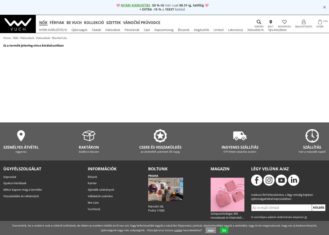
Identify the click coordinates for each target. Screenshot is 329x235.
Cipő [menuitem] (147, 30)
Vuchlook (94, 209)
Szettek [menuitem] (113, 22)
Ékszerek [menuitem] (184, 30)
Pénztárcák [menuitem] (132, 30)
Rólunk (92, 177)
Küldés (318, 207)
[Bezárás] (324, 7)
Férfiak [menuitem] (57, 22)
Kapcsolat (9, 177)
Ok (224, 230)
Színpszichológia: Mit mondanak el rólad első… (227, 216)
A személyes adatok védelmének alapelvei (279, 217)
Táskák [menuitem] (96, 30)
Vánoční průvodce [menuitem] (141, 22)
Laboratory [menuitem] (235, 30)
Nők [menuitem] (43, 22)
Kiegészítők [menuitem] (201, 30)
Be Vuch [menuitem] (74, 22)
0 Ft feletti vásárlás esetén (240, 149)
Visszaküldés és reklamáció (21, 196)
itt (305, 217)
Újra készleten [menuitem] (277, 30)
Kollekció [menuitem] (94, 22)
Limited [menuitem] (219, 30)
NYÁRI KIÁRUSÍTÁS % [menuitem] (53, 30)
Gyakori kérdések (14, 183)
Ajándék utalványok (101, 190)
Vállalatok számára (100, 196)
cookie (178, 230)
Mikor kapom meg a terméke (22, 190)
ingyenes (21, 149)
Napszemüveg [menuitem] (163, 30)
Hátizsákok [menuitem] (112, 30)
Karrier (92, 183)
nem (211, 230)
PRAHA (153, 176)
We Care (93, 203)
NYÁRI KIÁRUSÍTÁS (135, 5)
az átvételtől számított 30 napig (160, 149)
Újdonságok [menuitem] (79, 30)
